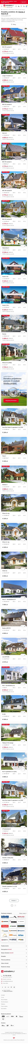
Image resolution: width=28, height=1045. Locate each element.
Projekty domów (5, 9)
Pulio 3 (4, 456)
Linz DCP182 (5, 657)
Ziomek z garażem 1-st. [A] (9, 886)
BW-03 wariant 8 (7, 219)
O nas (2, 997)
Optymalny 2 (5, 248)
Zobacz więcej (22, 913)
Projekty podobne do (13, 13)
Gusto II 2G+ (5, 305)
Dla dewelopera (4, 1002)
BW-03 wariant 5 (7, 104)
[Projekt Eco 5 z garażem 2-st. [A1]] (14, 761)
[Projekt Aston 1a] (14, 560)
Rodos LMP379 (6, 628)
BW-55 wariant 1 (7, 162)
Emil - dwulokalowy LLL (8, 685)
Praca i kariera (4, 1006)
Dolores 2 (4, 484)
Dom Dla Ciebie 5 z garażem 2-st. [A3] (12, 800)
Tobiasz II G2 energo (7, 743)
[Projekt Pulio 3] (14, 445)
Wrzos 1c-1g (5, 542)
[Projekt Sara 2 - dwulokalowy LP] (14, 589)
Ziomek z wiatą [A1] (7, 857)
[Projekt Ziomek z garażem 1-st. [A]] (14, 876)
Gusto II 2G (5, 276)
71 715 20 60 (7, 976)
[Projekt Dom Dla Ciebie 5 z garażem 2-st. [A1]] (14, 416)
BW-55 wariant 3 (7, 47)
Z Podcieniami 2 (6, 829)
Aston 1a (4, 571)
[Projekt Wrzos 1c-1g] (14, 531)
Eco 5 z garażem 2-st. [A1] (9, 771)
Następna (13, 900)
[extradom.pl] (9, 5)
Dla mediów (3, 1008)
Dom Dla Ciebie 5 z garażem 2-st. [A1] (12, 427)
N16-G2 (4, 133)
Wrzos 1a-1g (5, 513)
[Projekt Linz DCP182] (14, 646)
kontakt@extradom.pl (8, 981)
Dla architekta (4, 999)
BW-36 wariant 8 (7, 190)
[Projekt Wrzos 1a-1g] (14, 502)
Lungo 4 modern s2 (7, 76)
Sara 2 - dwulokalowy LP (9, 599)
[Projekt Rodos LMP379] (14, 617)
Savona (4, 334)
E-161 (4, 714)
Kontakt (3, 995)
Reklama (3, 1004)
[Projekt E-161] (14, 703)
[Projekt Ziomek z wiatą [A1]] (14, 847)
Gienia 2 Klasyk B (11, 9)
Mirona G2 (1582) (7, 362)
